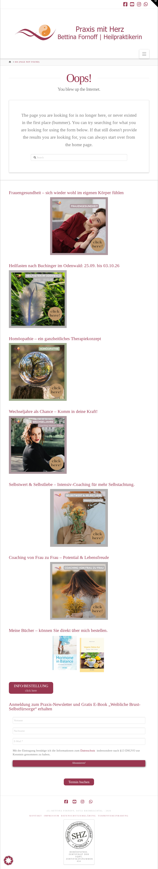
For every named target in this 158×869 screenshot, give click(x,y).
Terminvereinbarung (113, 816)
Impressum (51, 816)
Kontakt (35, 816)
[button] (144, 54)
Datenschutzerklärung (78, 816)
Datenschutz (88, 750)
